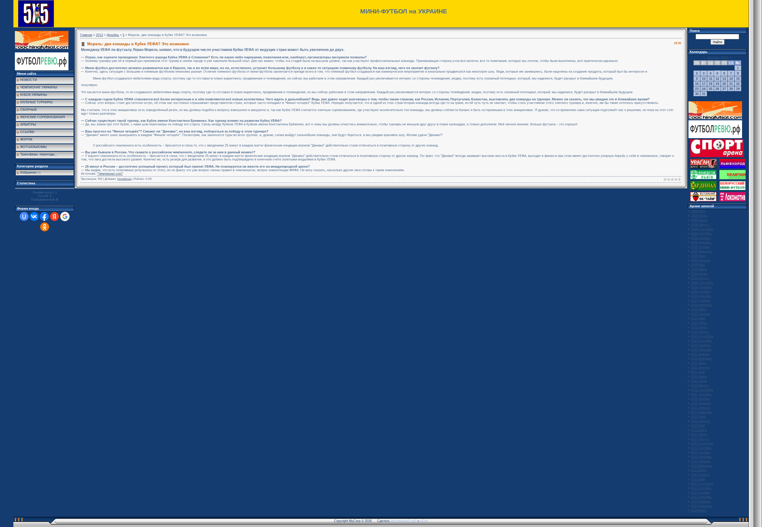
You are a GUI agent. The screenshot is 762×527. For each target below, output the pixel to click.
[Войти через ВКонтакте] (34, 216)
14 (731, 78)
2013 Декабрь (701, 497)
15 (738, 78)
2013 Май (698, 479)
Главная (86, 35)
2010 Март (699, 309)
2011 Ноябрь (700, 398)
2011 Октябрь (701, 394)
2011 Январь (700, 354)
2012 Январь (700, 407)
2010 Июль (699, 327)
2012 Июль (699, 434)
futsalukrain (124, 178)
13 (724, 78)
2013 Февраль (701, 465)
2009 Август (700, 278)
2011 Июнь (699, 376)
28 (731, 89)
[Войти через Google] (65, 216)
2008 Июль (699, 220)
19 (717, 83)
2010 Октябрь (701, 340)
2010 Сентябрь (702, 336)
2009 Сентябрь (702, 282)
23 (697, 89)
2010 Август (700, 331)
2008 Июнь (699, 215)
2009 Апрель (700, 260)
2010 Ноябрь (700, 345)
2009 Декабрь (701, 296)
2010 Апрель (700, 314)
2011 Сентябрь (702, 390)
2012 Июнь (699, 430)
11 (710, 78)
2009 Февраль (701, 251)
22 (738, 83)
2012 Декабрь (701, 457)
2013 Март (699, 470)
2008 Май (698, 211)
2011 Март (698, 363)
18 (710, 83)
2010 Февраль (701, 305)
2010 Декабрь (701, 349)
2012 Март (699, 416)
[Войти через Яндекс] (54, 216)
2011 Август (700, 385)
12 (717, 78)
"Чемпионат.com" (110, 173)
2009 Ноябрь (700, 291)
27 (724, 89)
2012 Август (700, 439)
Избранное (28, 172)
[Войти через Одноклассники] (44, 226)
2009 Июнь (699, 269)
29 (738, 89)
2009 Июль (699, 273)
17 (703, 83)
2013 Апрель (700, 474)
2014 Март (699, 510)
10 (703, 78)
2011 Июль (699, 381)
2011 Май (698, 372)
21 (731, 83)
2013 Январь (700, 461)
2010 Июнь (699, 323)
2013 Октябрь (701, 488)
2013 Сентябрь (702, 483)
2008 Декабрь (701, 242)
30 (697, 94)
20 (724, 83)
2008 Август (700, 224)
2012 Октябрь (701, 448)
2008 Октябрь (701, 233)
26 (717, 89)
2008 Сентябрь (702, 229)
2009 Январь (700, 247)
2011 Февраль (701, 358)
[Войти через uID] (24, 216)
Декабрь (113, 35)
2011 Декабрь (701, 403)
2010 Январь (700, 300)
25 (710, 89)
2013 (99, 35)
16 (697, 83)
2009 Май (698, 264)
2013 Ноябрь (700, 492)
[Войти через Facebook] (44, 216)
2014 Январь (700, 501)
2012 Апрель (700, 421)
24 (703, 89)
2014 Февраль (701, 506)
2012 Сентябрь (702, 443)
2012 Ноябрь (700, 452)
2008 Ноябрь (700, 238)
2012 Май (698, 425)
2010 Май (698, 318)
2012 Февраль (701, 412)
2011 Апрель (700, 367)
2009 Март (699, 256)
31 (703, 94)
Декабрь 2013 (717, 58)
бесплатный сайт (404, 521)
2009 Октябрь (701, 287)
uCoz (424, 521)
